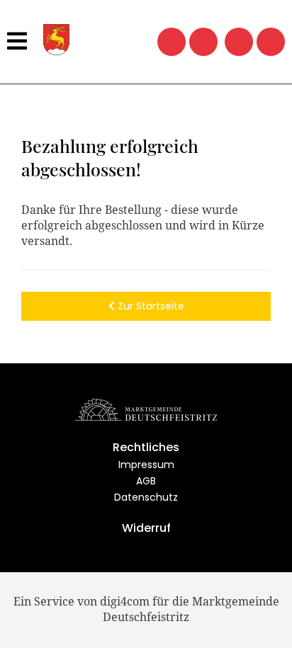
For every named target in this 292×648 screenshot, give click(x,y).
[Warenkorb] (271, 42)
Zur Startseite (149, 306)
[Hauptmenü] (19, 42)
